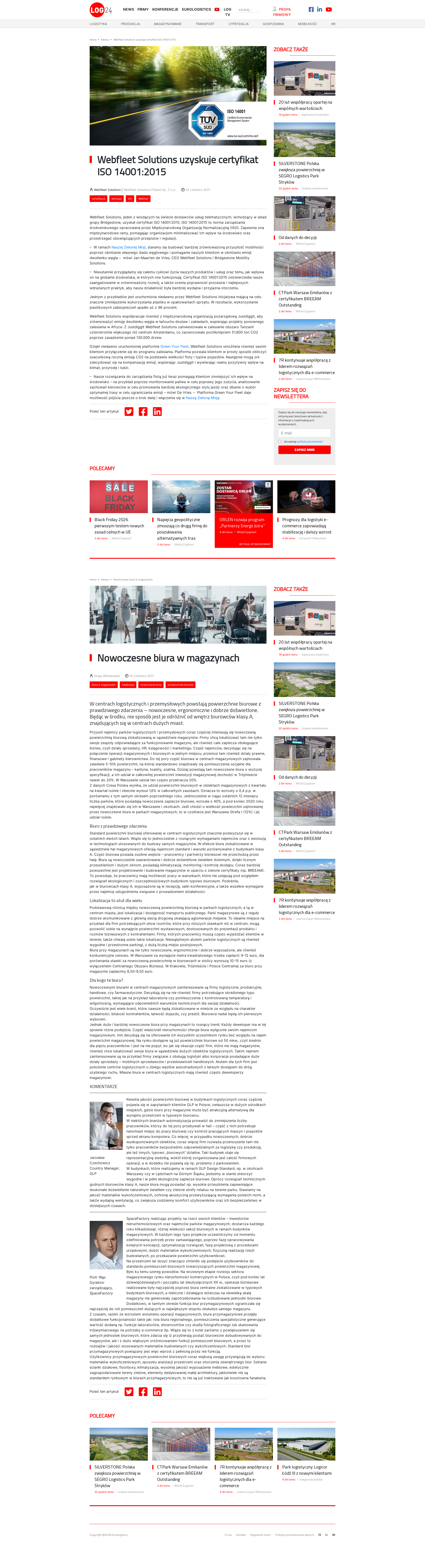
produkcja (130, 24)
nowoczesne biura (151, 684)
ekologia (117, 198)
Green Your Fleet (174, 346)
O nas (228, 1534)
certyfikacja (98, 198)
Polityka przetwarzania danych (294, 1534)
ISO (130, 198)
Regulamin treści (260, 1534)
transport (205, 24)
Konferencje (165, 9)
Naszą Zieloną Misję (202, 398)
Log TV (227, 12)
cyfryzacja (239, 24)
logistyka (98, 24)
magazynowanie (168, 24)
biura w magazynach (104, 684)
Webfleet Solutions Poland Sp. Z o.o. (150, 190)
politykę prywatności (310, 441)
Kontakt (241, 1534)
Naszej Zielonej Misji (129, 247)
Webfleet (143, 198)
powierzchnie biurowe (180, 684)
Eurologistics (196, 9)
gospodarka (273, 24)
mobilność (307, 24)
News (128, 9)
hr (333, 24)
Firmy (143, 9)
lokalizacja (128, 684)
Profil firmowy (282, 12)
